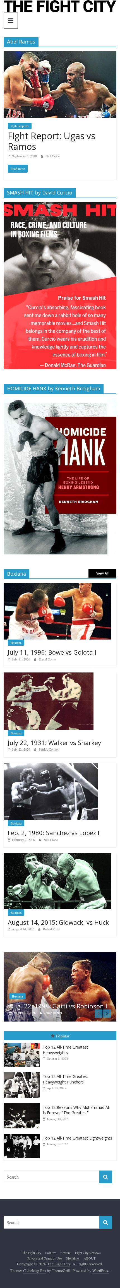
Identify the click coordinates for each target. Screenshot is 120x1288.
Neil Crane (52, 156)
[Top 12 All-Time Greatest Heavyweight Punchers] (23, 1072)
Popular (62, 1036)
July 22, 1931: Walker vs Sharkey (54, 742)
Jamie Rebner (53, 1012)
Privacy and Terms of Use (44, 1258)
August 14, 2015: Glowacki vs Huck (58, 922)
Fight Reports (20, 126)
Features (50, 1252)
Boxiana (16, 642)
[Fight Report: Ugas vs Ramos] (60, 55)
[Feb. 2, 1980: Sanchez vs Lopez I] (51, 765)
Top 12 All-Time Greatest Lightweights (77, 1138)
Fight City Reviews (88, 1252)
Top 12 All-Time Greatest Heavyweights (65, 1049)
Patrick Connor (49, 749)
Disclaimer (73, 1258)
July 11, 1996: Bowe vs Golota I (52, 652)
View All (102, 573)
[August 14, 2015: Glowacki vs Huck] (57, 856)
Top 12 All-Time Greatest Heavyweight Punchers (65, 1079)
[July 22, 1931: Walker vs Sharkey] (48, 675)
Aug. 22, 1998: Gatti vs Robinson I (58, 1006)
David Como (47, 659)
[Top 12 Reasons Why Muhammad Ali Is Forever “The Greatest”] (23, 1103)
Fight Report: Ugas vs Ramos (51, 141)
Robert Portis (52, 929)
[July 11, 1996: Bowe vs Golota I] (57, 586)
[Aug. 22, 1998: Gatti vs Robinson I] (60, 955)
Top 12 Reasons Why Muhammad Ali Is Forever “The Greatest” (76, 1110)
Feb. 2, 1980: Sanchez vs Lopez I (53, 832)
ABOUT (89, 1258)
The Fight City (31, 1252)
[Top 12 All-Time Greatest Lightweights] (23, 1134)
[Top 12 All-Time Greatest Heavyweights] (23, 1043)
